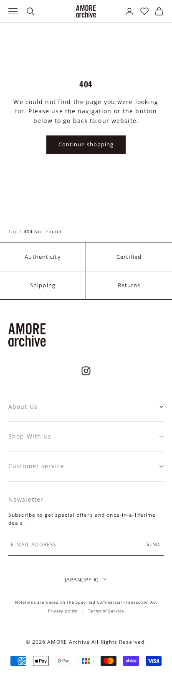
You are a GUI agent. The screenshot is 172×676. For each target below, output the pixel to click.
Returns (129, 285)
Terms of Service (106, 611)
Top (13, 231)
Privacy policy (63, 611)
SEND (153, 544)
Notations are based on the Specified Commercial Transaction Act (86, 602)
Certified (129, 256)
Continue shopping (86, 144)
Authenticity (43, 256)
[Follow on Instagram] (86, 370)
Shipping (43, 285)
